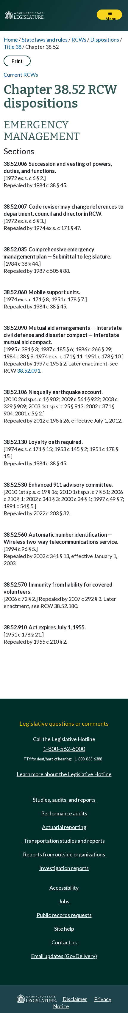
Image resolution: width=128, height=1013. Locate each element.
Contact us (64, 942)
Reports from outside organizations (64, 854)
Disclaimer (75, 999)
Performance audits (64, 813)
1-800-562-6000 (64, 748)
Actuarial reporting (64, 827)
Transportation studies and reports (64, 840)
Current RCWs (21, 74)
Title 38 (12, 46)
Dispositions (104, 39)
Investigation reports (64, 868)
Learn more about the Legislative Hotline (64, 774)
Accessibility (64, 887)
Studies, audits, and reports (64, 799)
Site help (64, 928)
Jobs (64, 901)
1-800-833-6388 (88, 759)
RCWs (78, 39)
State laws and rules (45, 39)
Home (11, 39)
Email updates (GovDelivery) (64, 956)
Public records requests (64, 915)
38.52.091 (28, 370)
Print (17, 61)
